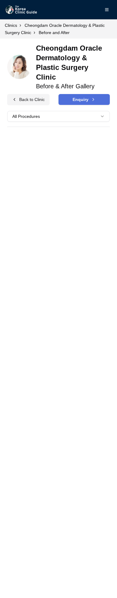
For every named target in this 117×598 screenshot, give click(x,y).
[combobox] (58, 116)
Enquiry (80, 99)
